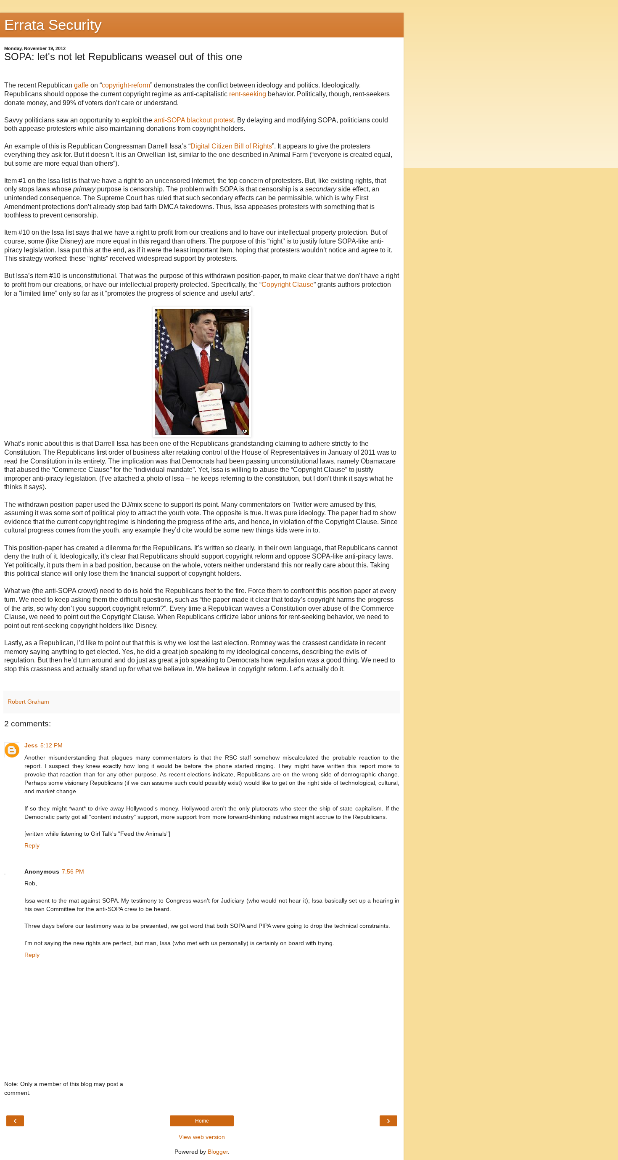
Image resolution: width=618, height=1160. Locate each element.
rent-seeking (247, 94)
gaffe (81, 85)
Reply (32, 845)
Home (202, 1121)
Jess (31, 745)
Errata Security (53, 25)
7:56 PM (73, 871)
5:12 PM (51, 745)
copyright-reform (126, 85)
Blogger (218, 1151)
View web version (202, 1137)
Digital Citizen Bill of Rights (231, 146)
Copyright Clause (287, 284)
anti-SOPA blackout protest (194, 120)
